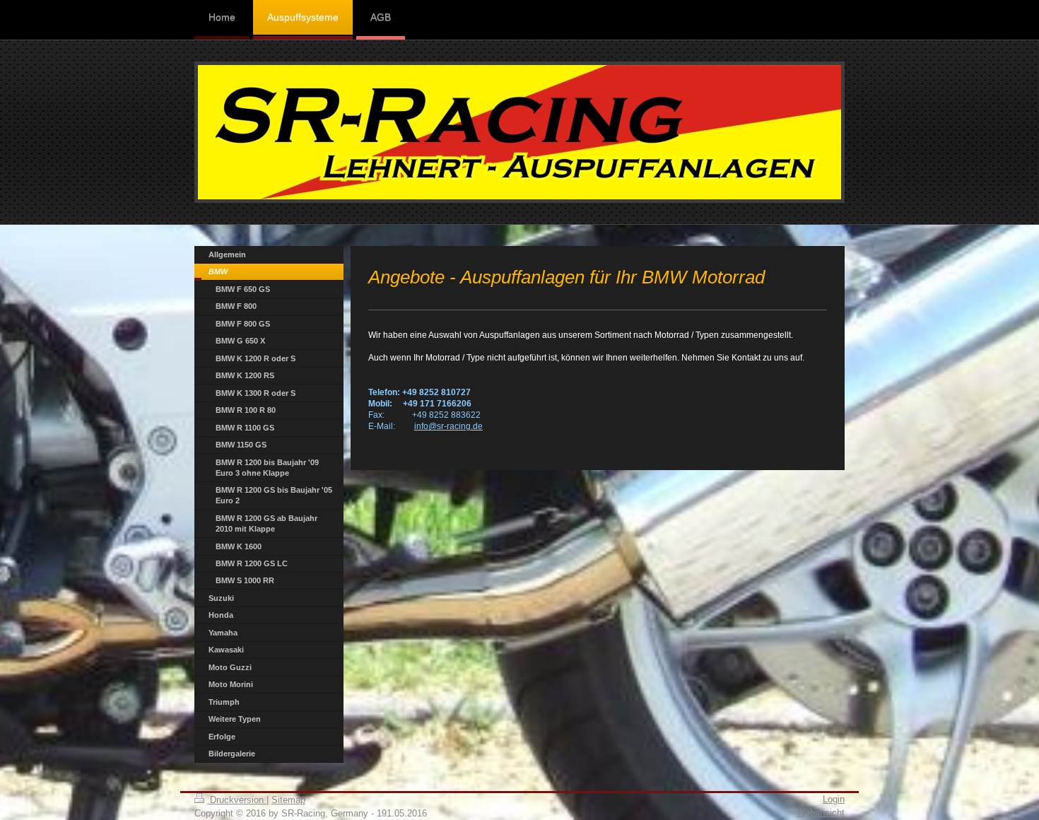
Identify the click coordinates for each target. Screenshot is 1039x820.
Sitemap (288, 800)
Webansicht (821, 812)
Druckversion (236, 800)
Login (834, 799)
